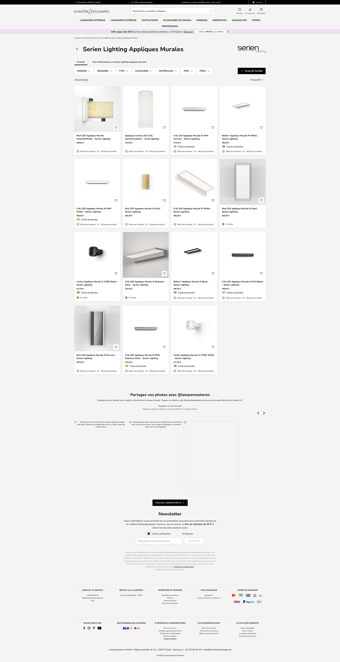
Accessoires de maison (247, 636)
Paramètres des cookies (209, 631)
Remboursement (170, 600)
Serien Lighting (104, 38)
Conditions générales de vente (170, 631)
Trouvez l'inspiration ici (168, 502)
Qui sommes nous (170, 628)
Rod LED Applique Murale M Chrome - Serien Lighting (96, 357)
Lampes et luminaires (82, 38)
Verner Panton (247, 631)
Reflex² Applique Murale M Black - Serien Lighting (191, 283)
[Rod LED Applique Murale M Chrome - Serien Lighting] (97, 340)
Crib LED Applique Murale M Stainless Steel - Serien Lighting (144, 283)
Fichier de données (186, 146)
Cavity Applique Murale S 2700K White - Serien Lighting (193, 357)
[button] (116, 127)
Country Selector (170, 639)
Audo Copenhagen (247, 628)
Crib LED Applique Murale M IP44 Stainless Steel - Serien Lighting (142, 357)
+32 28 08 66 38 (92, 595)
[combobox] (172, 11)
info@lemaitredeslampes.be (92, 598)
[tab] (83, 71)
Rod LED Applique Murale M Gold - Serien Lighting (143, 210)
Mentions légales (170, 636)
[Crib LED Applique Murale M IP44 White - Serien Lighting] (97, 193)
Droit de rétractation (170, 603)
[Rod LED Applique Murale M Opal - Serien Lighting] (243, 193)
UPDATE (210, 31)
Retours (170, 598)
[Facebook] (84, 628)
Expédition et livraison (170, 595)
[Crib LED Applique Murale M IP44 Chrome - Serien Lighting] (194, 120)
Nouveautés (239, 20)
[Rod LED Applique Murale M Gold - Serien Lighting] (146, 193)
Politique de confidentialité (184, 567)
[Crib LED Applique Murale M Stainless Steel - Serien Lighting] (146, 266)
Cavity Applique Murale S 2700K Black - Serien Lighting (97, 283)
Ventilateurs (150, 20)
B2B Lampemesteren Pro (208, 633)
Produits (81, 62)
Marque (95, 38)
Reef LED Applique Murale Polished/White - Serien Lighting (93, 137)
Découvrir (188, 31)
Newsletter (209, 595)
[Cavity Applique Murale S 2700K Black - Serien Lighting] (97, 266)
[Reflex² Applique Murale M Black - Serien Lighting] (194, 266)
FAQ (92, 600)
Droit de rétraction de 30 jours (208, 598)
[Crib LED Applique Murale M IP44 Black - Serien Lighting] (243, 266)
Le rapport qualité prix (247, 633)
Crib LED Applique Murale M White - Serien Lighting (192, 210)
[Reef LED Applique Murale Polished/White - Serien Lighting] (97, 120)
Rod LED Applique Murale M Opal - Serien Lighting (240, 210)
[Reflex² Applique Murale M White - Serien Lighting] (243, 120)
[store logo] (91, 11)
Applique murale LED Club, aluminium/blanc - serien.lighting (142, 137)
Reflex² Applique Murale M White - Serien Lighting (240, 137)
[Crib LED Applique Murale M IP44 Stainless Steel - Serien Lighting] (146, 340)
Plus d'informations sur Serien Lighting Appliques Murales (119, 62)
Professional (170, 26)
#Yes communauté (209, 628)
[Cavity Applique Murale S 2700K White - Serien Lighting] (194, 340)
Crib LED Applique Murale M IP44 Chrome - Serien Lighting (190, 137)
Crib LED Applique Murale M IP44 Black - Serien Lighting (242, 283)
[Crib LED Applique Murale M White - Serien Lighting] (194, 193)
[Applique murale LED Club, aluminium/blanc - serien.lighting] (146, 120)
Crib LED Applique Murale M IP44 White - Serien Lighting (93, 210)
